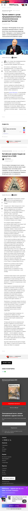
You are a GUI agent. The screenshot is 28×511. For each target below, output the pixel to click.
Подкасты (5, 124)
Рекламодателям (5, 481)
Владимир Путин (5, 11)
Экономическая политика (7, 10)
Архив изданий (5, 458)
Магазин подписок (9, 478)
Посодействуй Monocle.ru (7, 483)
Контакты (4, 474)
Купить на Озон (15, 505)
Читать (11, 141)
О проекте (4, 468)
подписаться (18, 141)
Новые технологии (16, 10)
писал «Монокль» (13, 92)
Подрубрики (4, 445)
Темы (3, 447)
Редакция (4, 470)
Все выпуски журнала (6, 456)
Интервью (4, 449)
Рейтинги (4, 460)
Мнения (3, 451)
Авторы (3, 472)
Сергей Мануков (8, 158)
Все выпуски (4, 136)
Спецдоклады (5, 462)
